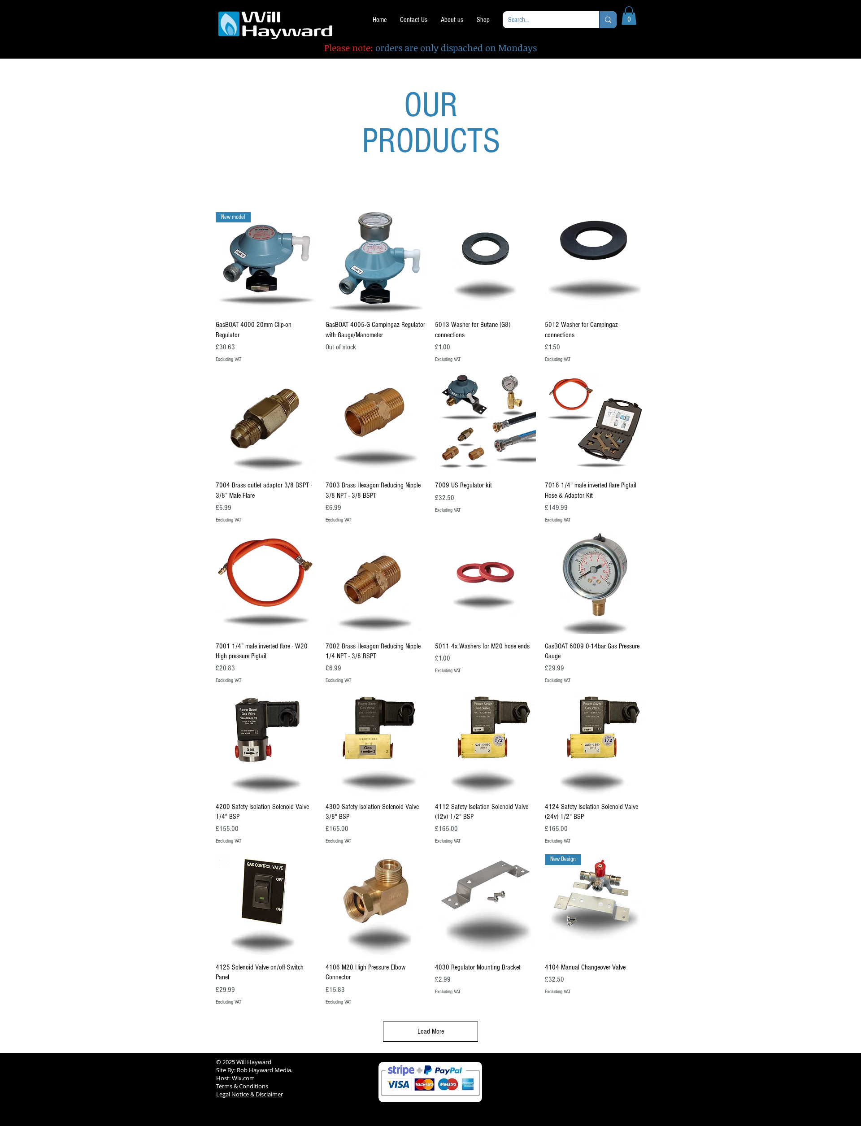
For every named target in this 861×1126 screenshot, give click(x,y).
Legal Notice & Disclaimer (249, 1094)
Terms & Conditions (242, 1086)
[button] (629, 15)
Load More (430, 1031)
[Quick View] (376, 262)
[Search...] (608, 19)
